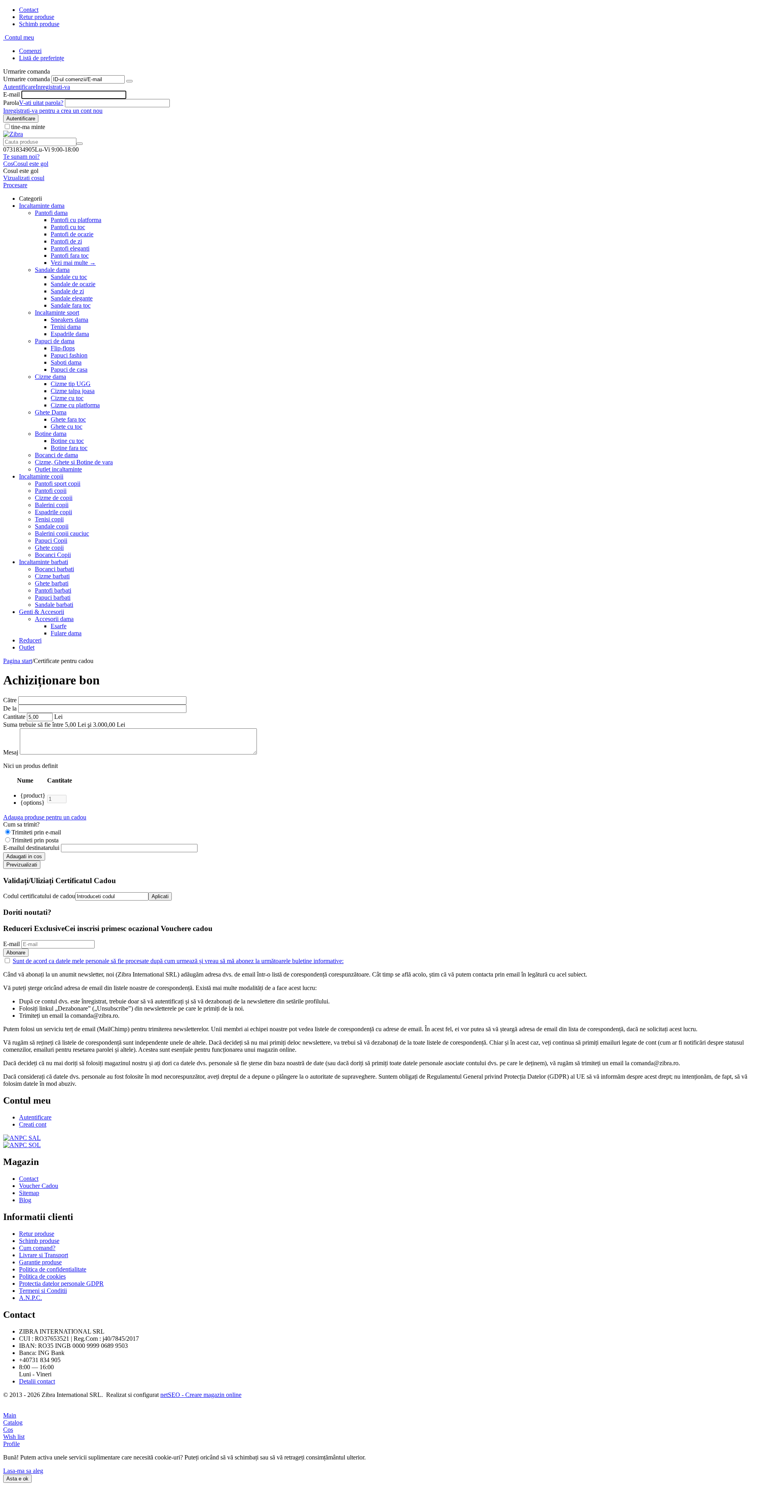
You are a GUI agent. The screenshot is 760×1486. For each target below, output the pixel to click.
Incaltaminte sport (57, 312)
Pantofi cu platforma (76, 220)
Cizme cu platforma (75, 405)
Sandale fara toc (71, 305)
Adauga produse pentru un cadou (44, 817)
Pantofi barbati (53, 590)
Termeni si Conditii (43, 1290)
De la (10, 708)
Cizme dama (50, 376)
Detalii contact (37, 1381)
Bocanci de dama (56, 455)
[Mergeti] (129, 81)
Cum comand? (37, 1248)
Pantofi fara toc (70, 255)
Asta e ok (17, 1479)
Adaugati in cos (24, 856)
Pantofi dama (51, 212)
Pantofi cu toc (68, 227)
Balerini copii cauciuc (62, 533)
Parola (11, 102)
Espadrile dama (70, 334)
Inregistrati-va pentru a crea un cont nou (53, 110)
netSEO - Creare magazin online (200, 1394)
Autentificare (19, 87)
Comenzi (30, 51)
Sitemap (29, 1193)
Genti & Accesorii (41, 611)
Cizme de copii (53, 497)
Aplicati (160, 896)
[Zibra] (13, 134)
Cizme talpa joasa (73, 391)
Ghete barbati (51, 583)
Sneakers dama (69, 319)
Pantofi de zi (66, 241)
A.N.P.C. (30, 1297)
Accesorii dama (54, 619)
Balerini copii (51, 505)
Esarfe (58, 626)
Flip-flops (63, 348)
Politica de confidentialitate (52, 1269)
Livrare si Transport (43, 1255)
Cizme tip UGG (71, 383)
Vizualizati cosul (23, 178)
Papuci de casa (69, 369)
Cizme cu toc (67, 398)
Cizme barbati (52, 576)
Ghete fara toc (68, 419)
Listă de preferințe (41, 58)
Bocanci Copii (53, 554)
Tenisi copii (49, 519)
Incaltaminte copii (41, 476)
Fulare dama (66, 633)
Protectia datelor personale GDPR (61, 1283)
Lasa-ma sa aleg (23, 1470)
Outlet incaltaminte (58, 469)
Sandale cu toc (69, 277)
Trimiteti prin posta (35, 840)
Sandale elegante (72, 298)
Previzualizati (21, 865)
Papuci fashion (69, 355)
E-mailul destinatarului (31, 847)
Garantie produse (40, 1262)
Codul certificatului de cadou (39, 896)
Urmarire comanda (26, 79)
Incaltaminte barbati (43, 562)
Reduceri (30, 640)
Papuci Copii (51, 540)
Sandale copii (51, 526)
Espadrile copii (53, 512)
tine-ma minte (28, 127)
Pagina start (17, 660)
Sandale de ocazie (73, 284)
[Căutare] (79, 144)
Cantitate (14, 716)
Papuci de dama (54, 341)
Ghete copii (49, 547)
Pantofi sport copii (57, 483)
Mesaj (10, 752)
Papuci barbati (52, 597)
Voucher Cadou (38, 1185)
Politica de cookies (42, 1276)
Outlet (26, 647)
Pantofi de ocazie (72, 234)
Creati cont (32, 1124)
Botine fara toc (69, 448)
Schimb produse (39, 24)
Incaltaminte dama (42, 205)
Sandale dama (52, 269)
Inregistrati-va (53, 87)
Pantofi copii (50, 490)
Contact (28, 9)
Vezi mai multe (73, 262)
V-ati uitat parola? (41, 102)
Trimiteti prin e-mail (36, 832)
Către (10, 700)
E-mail (11, 94)
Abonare (15, 953)
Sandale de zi (67, 291)
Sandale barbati (54, 604)
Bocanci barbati (54, 569)
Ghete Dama (50, 412)
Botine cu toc (67, 440)
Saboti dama (66, 362)
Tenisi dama (66, 326)
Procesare (15, 185)
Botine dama (50, 433)
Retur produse (36, 16)
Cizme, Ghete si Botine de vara (74, 462)
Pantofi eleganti (70, 248)
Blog (25, 1200)
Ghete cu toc (66, 426)
